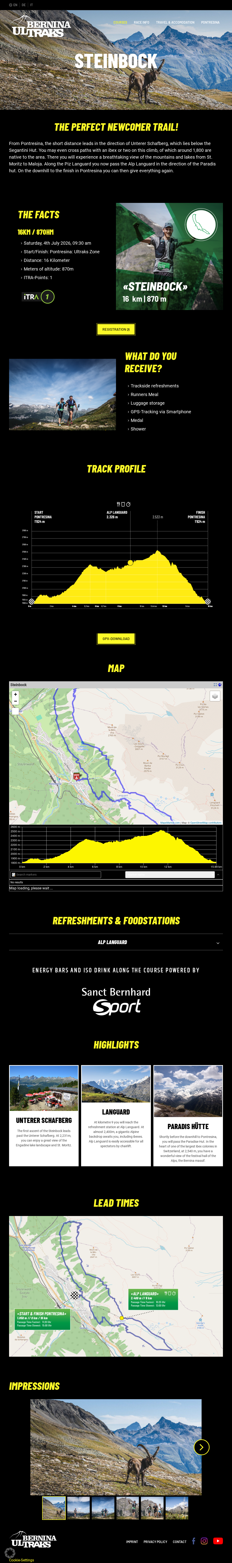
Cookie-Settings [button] (21, 1560)
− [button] (15, 701)
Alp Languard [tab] (112, 942)
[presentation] (202, 1447)
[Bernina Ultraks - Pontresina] (40, 34)
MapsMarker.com (170, 822)
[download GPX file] (220, 685)
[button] (10, 1553)
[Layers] (215, 696)
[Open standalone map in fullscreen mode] (215, 684)
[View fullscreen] (15, 711)
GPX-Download (116, 638)
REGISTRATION (114, 329)
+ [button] (15, 694)
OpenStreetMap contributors (206, 822)
